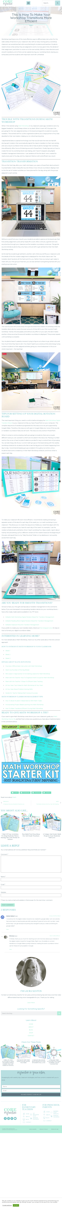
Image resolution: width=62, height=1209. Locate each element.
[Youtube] (15, 1118)
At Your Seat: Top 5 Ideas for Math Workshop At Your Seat (24, 685)
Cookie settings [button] (7, 1205)
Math (31, 25)
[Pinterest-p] (11, 1118)
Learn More (31, 1002)
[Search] (57, 3)
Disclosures (32, 1129)
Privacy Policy (44, 1129)
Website (3, 892)
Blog (31, 1030)
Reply (7, 929)
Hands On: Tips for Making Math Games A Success (21, 693)
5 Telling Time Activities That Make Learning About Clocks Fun (54, 1062)
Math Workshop (23, 126)
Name (3, 876)
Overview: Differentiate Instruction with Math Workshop (23, 666)
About (31, 1027)
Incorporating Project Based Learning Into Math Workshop (24, 704)
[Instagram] (8, 1118)
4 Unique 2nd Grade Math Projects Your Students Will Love (52, 835)
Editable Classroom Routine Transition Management (22, 625)
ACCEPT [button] (16, 1205)
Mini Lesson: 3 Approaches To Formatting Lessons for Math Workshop (27, 674)
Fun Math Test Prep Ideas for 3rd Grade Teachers (31, 835)
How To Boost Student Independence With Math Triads (23, 701)
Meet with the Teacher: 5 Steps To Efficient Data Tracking (24, 681)
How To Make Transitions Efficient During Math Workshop (24, 708)
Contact (31, 1035)
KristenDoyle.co (12, 1129)
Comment (4, 854)
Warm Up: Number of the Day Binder (17, 670)
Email (3, 884)
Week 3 (7, 658)
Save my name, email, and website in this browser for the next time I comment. (27, 900)
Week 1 (7, 650)
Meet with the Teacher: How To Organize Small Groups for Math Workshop (29, 677)
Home (31, 1024)
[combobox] (48, 3)
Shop (31, 1033)
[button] (28, 3)
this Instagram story (46, 628)
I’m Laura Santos (31, 991)
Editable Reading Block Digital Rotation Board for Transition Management (29, 621)
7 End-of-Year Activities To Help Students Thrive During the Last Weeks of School (10, 836)
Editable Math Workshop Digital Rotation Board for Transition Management (29, 617)
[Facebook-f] (5, 1118)
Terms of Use (54, 1129)
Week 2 (7, 654)
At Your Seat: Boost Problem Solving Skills (19, 689)
